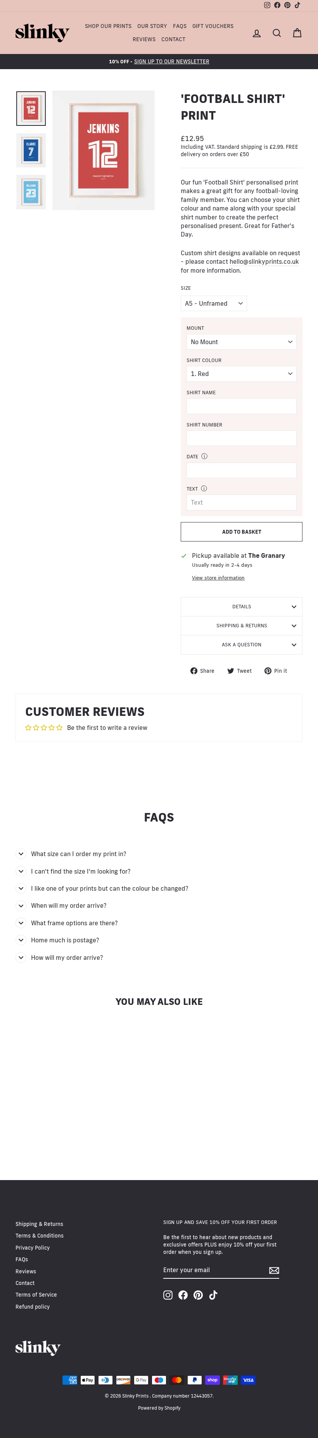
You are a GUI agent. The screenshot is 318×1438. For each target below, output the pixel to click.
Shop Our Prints (108, 26)
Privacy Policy (33, 1247)
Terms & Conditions (40, 1235)
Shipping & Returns (241, 625)
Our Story (152, 26)
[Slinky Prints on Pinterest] (198, 1295)
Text (192, 489)
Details (241, 606)
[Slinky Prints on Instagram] (168, 1295)
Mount (195, 328)
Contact (173, 39)
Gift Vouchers (212, 26)
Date (192, 456)
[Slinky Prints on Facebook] (183, 1295)
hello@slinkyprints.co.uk (264, 261)
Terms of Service (36, 1294)
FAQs (180, 26)
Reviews (144, 39)
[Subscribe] (274, 1270)
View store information (218, 578)
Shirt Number (204, 424)
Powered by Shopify (159, 1408)
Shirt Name (201, 392)
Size (186, 288)
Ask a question (241, 644)
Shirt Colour (204, 360)
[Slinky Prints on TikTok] (213, 1295)
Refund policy (33, 1306)
